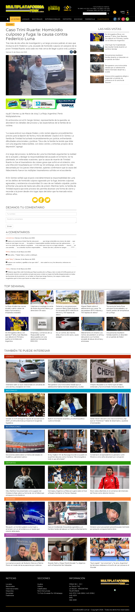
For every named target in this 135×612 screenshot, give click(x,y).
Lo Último (15, 19)
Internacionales (52, 19)
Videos (40, 586)
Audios (40, 584)
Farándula (90, 19)
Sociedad (78, 19)
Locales (25, 19)
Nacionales (37, 19)
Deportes (67, 19)
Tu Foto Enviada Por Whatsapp (49, 593)
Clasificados (103, 19)
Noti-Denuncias (43, 591)
